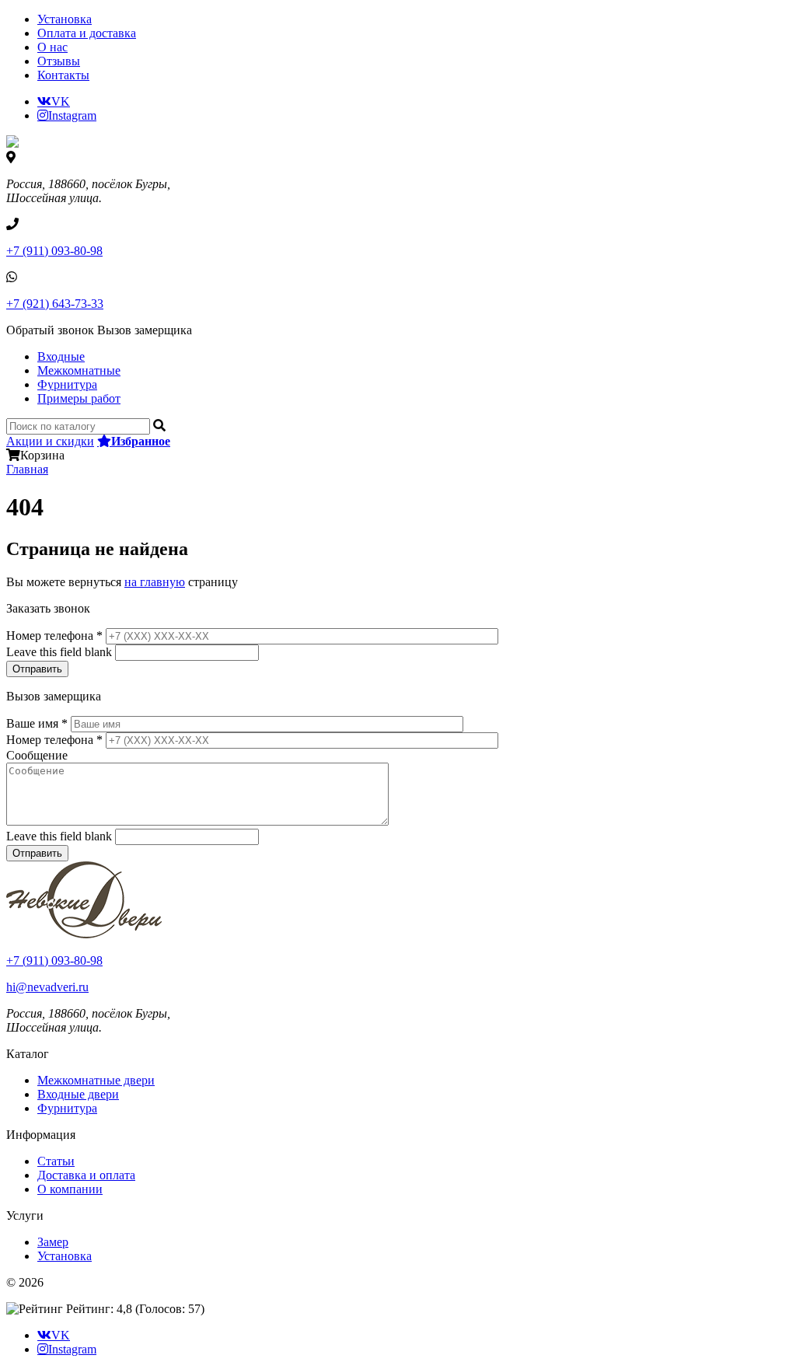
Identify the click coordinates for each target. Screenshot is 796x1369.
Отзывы (58, 61)
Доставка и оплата (86, 1175)
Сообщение (37, 755)
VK (60, 101)
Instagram (72, 115)
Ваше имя (37, 723)
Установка (64, 19)
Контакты (63, 75)
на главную (154, 581)
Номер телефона (54, 635)
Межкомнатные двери (96, 1080)
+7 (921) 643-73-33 (54, 303)
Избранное (140, 441)
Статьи (56, 1161)
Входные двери (78, 1094)
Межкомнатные (78, 370)
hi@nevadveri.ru (47, 987)
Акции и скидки (50, 441)
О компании (70, 1189)
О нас (52, 47)
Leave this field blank (60, 651)
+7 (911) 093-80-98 (54, 250)
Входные (61, 356)
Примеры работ (78, 398)
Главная (27, 469)
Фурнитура (67, 384)
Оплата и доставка (86, 33)
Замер (52, 1242)
